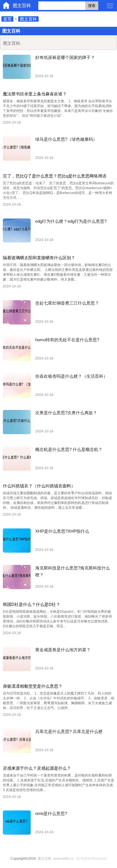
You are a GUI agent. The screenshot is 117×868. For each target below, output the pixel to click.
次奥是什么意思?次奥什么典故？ (66, 412)
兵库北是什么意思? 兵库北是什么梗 (69, 731)
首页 (7, 19)
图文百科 (22, 5)
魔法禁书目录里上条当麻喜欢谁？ (35, 93)
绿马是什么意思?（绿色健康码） (66, 139)
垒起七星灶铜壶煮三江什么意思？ (67, 303)
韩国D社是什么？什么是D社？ (31, 604)
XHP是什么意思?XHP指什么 (62, 531)
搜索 (91, 5)
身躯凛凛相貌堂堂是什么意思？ (32, 686)
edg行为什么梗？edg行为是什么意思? (70, 221)
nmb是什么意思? (51, 813)
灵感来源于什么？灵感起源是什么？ (37, 768)
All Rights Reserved (72, 859)
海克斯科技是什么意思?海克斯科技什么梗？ (72, 571)
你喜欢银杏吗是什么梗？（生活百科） (71, 376)
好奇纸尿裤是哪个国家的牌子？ (65, 57)
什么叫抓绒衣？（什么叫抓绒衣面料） (39, 485)
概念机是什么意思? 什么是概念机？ (69, 449)
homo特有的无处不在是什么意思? (67, 339)
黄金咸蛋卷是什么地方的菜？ (63, 649)
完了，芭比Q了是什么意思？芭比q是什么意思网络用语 (54, 175)
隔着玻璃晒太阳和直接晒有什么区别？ (39, 257)
